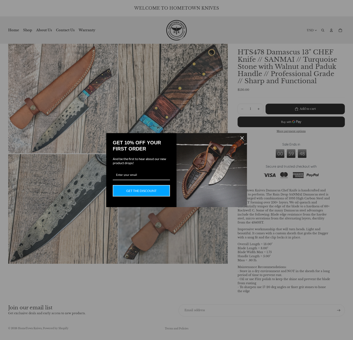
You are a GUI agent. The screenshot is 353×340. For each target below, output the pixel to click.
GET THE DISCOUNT (141, 191)
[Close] (242, 138)
